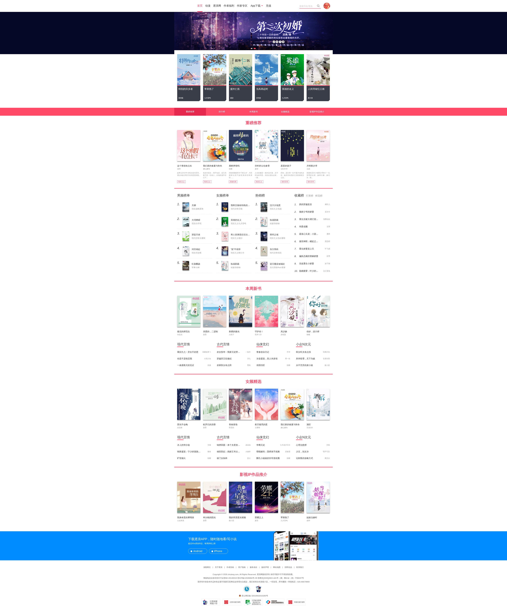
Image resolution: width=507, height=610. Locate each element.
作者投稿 (230, 567)
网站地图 (276, 567)
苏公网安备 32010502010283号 (255, 596)
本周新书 (253, 112)
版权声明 (265, 567)
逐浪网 (217, 5)
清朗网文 (207, 567)
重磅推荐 (190, 112)
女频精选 (285, 112)
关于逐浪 (218, 567)
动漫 (207, 5)
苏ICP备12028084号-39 (247, 578)
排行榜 (222, 112)
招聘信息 (288, 567)
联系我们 (300, 567)
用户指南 (242, 567)
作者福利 (229, 5)
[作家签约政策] (253, 33)
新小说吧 (184, 6)
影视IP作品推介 (317, 112)
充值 (268, 5)
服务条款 (253, 567)
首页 (200, 5)
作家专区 (242, 5)
